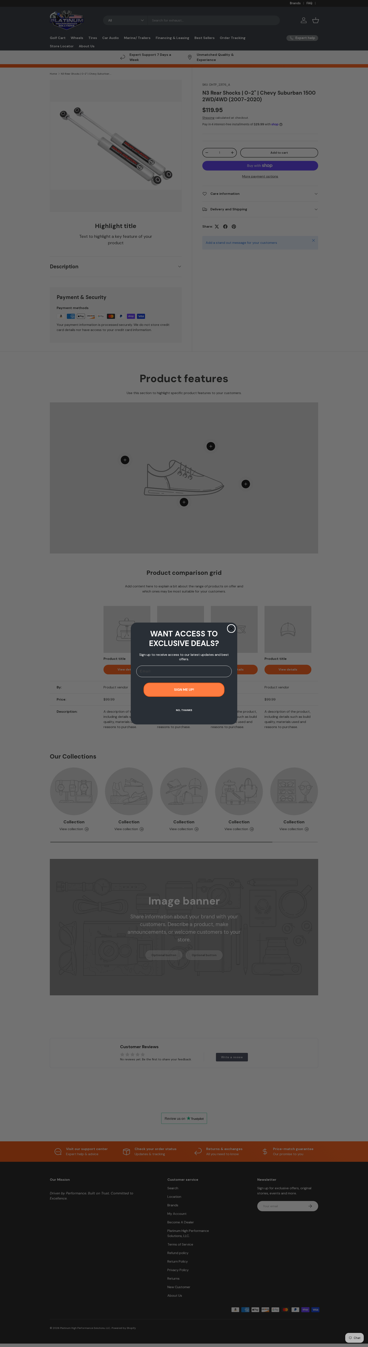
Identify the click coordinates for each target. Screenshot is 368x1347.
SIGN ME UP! (184, 689)
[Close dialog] (231, 628)
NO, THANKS (184, 710)
